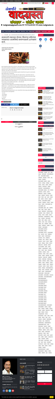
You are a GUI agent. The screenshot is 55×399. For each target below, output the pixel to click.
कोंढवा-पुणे (45, 257)
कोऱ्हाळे (40, 223)
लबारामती (43, 338)
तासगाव (46, 306)
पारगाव (40, 184)
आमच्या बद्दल (44, 31)
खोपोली (40, 262)
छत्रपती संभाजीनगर (46, 188)
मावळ (45, 333)
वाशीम (40, 220)
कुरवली (51, 255)
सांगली (48, 191)
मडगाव (48, 329)
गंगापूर (43, 262)
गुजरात (51, 262)
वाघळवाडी (49, 342)
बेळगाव (40, 328)
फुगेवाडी (44, 319)
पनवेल (43, 236)
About (7, 1)
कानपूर (40, 255)
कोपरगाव (49, 221)
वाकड (45, 342)
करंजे (43, 221)
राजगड (44, 241)
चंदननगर (40, 266)
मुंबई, (18, 44)
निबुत (39, 312)
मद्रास (51, 329)
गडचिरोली (46, 223)
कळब (48, 253)
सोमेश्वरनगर (40, 193)
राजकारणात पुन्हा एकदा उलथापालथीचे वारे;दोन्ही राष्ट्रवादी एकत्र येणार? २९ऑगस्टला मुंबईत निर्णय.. (48, 98)
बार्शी (48, 324)
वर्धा (39, 342)
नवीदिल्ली (40, 177)
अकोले (49, 246)
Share (7, 104)
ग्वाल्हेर (40, 225)
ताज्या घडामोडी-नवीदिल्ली (43, 282)
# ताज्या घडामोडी (6, 101)
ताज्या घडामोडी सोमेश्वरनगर (43, 280)
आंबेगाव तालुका (49, 211)
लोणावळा (43, 218)
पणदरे (43, 214)
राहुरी (39, 338)
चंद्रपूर (40, 204)
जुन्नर (52, 225)
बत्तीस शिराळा (49, 319)
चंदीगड (44, 266)
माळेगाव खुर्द (47, 331)
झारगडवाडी (47, 269)
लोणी (39, 209)
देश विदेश (14, 31)
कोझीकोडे (49, 257)
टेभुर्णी (40, 271)
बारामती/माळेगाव (48, 322)
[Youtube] (53, 1)
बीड (39, 175)
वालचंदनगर (45, 186)
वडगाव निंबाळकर (50, 174)
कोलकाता (44, 260)
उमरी (48, 197)
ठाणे (48, 190)
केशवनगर (40, 257)
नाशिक (49, 186)
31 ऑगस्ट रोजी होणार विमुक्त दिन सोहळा (28, 3)
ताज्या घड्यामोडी (41, 306)
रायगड (48, 241)
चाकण (51, 266)
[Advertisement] (46, 58)
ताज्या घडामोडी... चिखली (42, 292)
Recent (40, 125)
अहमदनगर (40, 191)
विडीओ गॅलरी (31, 31)
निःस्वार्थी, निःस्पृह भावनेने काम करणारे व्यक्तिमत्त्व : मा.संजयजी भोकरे (47, 144)
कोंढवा (52, 202)
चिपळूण (43, 267)
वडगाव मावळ (46, 340)
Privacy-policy (17, 1)
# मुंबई (10, 101)
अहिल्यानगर (44, 211)
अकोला (40, 221)
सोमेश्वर (46, 220)
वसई (42, 342)
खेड (42, 223)
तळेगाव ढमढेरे (41, 273)
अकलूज (45, 193)
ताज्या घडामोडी (8, 31)
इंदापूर (40, 174)
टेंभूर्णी (51, 269)
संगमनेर (44, 347)
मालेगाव (47, 239)
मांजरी (40, 331)
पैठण (49, 317)
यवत (39, 218)
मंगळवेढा (40, 239)
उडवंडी (43, 250)
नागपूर (43, 184)
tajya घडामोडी (41, 246)
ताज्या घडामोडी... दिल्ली (42, 296)
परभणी (47, 214)
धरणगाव (42, 234)
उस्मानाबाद (40, 213)
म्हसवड (46, 336)
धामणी (47, 184)
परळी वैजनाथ (41, 315)
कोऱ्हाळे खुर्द (44, 259)
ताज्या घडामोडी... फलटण (43, 232)
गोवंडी (48, 264)
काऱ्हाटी (43, 255)
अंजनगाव (47, 195)
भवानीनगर (47, 237)
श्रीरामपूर (40, 347)
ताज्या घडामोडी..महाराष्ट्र (42, 303)
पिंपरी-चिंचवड (47, 236)
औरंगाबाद (44, 179)
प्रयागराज (40, 319)
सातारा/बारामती (41, 351)
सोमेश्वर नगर (41, 244)
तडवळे (43, 271)
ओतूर (46, 250)
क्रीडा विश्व (23, 31)
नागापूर (40, 310)
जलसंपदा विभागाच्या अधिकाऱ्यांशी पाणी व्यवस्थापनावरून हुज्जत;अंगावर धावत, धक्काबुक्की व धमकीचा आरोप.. (46, 92)
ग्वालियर (51, 264)
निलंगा (47, 312)
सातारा (49, 181)
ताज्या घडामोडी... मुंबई (42, 207)
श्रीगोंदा (47, 243)
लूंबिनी (47, 338)
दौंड (39, 234)
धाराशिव (47, 308)
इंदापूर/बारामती (45, 248)
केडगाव (40, 200)
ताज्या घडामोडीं (49, 305)
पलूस (45, 315)
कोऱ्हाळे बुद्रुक (49, 259)
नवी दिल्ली (40, 188)
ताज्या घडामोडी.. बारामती (46, 200)
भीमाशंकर (40, 329)
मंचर (44, 239)
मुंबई (51, 172)
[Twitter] (49, 1)
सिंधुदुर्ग (46, 351)
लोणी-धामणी (48, 218)
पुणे (48, 172)
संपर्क (49, 31)
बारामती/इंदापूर (41, 322)
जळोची (43, 204)
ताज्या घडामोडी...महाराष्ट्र (42, 301)
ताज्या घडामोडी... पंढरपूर (42, 230)
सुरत (46, 352)
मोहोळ (42, 336)
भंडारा (52, 216)
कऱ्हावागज (40, 253)
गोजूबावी (40, 264)
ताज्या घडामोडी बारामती (47, 276)
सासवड (49, 209)
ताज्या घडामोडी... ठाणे (42, 294)
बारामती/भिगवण (47, 216)
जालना (51, 197)
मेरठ (39, 336)
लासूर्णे (51, 241)
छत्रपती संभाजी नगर (49, 267)
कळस (51, 253)
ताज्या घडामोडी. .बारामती (42, 285)
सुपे (45, 197)
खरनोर (52, 260)
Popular (46, 125)
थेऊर (39, 308)
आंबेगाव (40, 179)
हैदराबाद (50, 352)
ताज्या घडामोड (41, 276)
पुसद (46, 317)
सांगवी (46, 209)
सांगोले (48, 349)
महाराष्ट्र (50, 184)
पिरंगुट (43, 317)
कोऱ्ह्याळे (40, 260)
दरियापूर (43, 308)
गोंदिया (50, 223)
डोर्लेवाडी (40, 227)
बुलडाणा (45, 326)
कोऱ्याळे (40, 259)
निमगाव (43, 312)
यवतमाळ (49, 193)
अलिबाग (40, 248)
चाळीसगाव (44, 225)
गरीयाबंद (47, 262)
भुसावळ (44, 329)
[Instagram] (51, 1)
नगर (46, 234)
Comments (51, 125)
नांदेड (39, 197)
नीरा (51, 213)
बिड (44, 237)
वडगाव (40, 243)
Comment (25, 104)
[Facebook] (47, 1)
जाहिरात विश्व (37, 31)
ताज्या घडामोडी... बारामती (43, 181)
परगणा (46, 313)
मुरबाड (45, 335)
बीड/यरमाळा (41, 326)
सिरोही (40, 352)
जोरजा (43, 269)
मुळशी (51, 335)
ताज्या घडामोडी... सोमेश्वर (42, 299)
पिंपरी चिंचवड (41, 216)
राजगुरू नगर (51, 336)
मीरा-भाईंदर (41, 335)
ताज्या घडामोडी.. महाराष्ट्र (45, 175)
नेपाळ (40, 236)
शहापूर (40, 345)
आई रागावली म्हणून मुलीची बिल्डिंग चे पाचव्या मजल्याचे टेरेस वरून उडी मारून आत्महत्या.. (48, 118)
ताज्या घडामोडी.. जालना (42, 287)
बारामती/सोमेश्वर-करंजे (42, 324)
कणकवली (50, 250)
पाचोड (48, 315)
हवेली (49, 220)
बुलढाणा (40, 202)
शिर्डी (42, 220)
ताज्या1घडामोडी (50, 232)
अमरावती (43, 195)
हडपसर (42, 198)
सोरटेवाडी (45, 244)
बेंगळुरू (49, 326)
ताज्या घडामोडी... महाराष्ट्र (43, 190)
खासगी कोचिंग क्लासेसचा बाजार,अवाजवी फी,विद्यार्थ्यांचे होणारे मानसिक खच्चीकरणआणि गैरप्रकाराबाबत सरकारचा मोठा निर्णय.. (46, 103)
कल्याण (48, 202)
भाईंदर (43, 328)
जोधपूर (40, 269)
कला (27, 31)
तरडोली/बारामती (48, 271)
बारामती (45, 172)
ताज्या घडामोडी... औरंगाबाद (43, 290)
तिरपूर (50, 306)
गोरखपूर (44, 264)
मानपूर (43, 331)
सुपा (39, 198)
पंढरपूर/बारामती (41, 313)
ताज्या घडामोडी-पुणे (42, 283)
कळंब (44, 253)
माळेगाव (40, 186)
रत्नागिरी (51, 207)
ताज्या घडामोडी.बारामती (42, 305)
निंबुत (52, 310)
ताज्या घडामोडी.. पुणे (49, 204)
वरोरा (51, 340)
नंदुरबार (51, 308)
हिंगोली (49, 244)
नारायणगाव (48, 310)
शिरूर (42, 209)
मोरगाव (45, 191)
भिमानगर (47, 328)
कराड (46, 221)
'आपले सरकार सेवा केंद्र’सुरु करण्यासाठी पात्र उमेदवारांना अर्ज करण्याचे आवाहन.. (48, 113)
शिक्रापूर (43, 243)
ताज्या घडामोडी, (15, 44)
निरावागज (48, 213)
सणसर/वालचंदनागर (42, 349)
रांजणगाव (40, 241)
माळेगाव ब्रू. (40, 333)
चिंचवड (40, 267)
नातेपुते (43, 310)
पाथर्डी (52, 315)
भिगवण (52, 190)
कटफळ (46, 198)
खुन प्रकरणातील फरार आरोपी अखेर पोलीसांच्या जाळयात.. (48, 109)
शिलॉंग (46, 345)
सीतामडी (43, 352)
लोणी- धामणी (41, 340)
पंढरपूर (40, 214)
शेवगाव (50, 345)
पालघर (50, 214)
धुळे (47, 207)
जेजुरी (51, 195)
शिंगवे (43, 345)
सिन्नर (50, 351)
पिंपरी (43, 197)
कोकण (18, 31)
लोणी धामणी (44, 174)
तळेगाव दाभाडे (47, 273)
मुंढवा (51, 239)
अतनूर (40, 211)
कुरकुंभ (50, 198)
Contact (11, 1)
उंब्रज (39, 250)
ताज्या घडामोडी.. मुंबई (42, 289)
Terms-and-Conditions (26, 1)
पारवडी (40, 317)
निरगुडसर (44, 177)
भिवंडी (51, 328)
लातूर (39, 195)
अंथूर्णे (46, 246)
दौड (51, 177)
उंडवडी (50, 248)
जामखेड (48, 225)
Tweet (16, 104)
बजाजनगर (40, 237)
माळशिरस (44, 202)
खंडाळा (48, 260)
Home (3, 1)
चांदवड (48, 266)
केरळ (44, 213)
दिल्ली (49, 177)
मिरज (48, 333)
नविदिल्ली (49, 234)
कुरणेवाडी (47, 255)
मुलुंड (48, 335)
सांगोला (51, 243)
